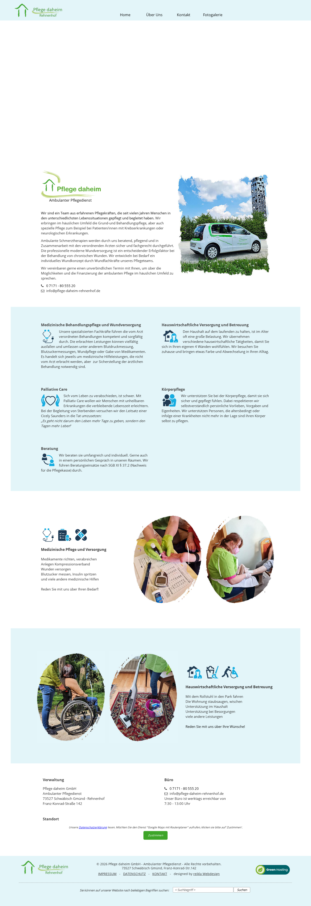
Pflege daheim (47, 9)
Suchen (242, 890)
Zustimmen (155, 835)
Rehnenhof (47, 15)
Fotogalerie (212, 14)
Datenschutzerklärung (93, 827)
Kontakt (183, 14)
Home (125, 14)
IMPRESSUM (107, 874)
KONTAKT (159, 874)
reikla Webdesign (206, 874)
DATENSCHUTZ (134, 874)
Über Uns (154, 14)
